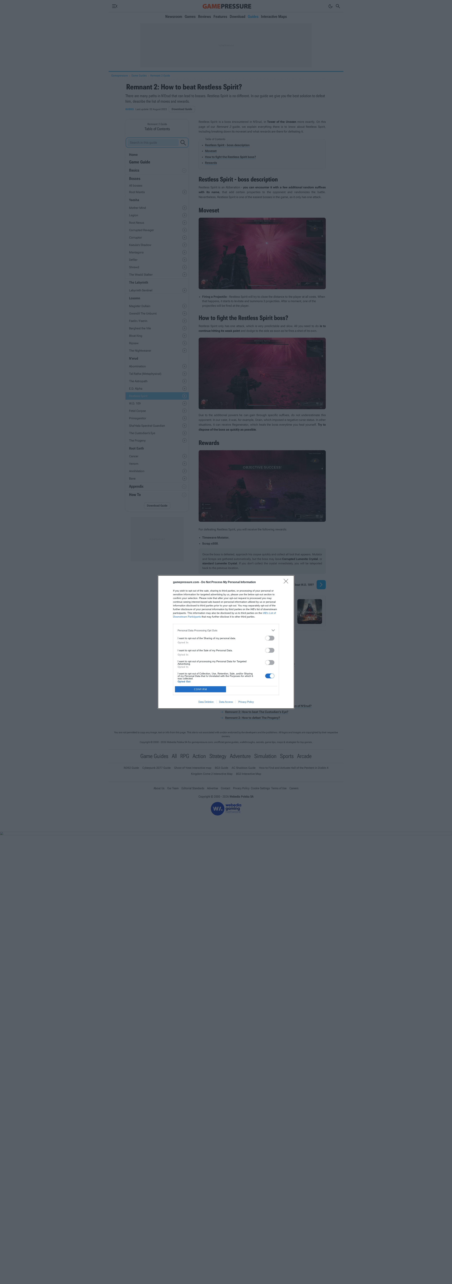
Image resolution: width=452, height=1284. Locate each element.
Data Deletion (206, 701)
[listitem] (226, 630)
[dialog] (226, 642)
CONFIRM (200, 689)
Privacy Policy (246, 701)
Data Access (226, 701)
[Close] (287, 582)
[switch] (269, 638)
